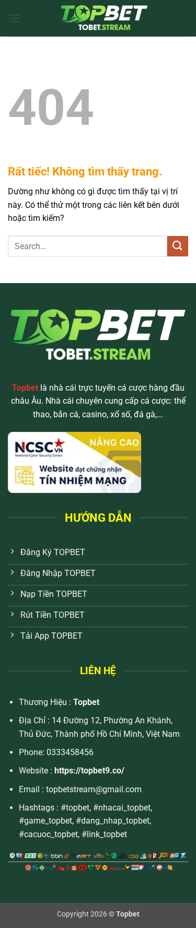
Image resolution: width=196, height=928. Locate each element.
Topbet (86, 702)
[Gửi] (177, 246)
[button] (14, 18)
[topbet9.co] (104, 18)
